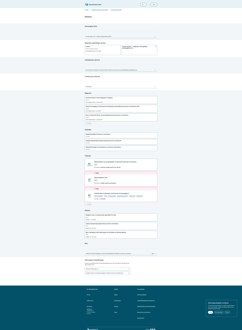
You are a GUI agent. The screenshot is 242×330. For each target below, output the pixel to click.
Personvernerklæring (141, 294)
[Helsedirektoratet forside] (94, 4)
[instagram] (154, 329)
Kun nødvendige (218, 312)
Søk (143, 4)
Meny (154, 4)
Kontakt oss (89, 306)
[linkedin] (152, 329)
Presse (115, 312)
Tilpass (227, 312)
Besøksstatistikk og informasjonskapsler (146, 306)
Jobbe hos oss (90, 300)
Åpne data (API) (140, 318)
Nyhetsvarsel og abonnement (143, 312)
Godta (210, 312)
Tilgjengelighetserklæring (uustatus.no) (146, 300)
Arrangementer (117, 300)
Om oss (88, 294)
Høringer (116, 306)
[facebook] (151, 329)
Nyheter (116, 294)
